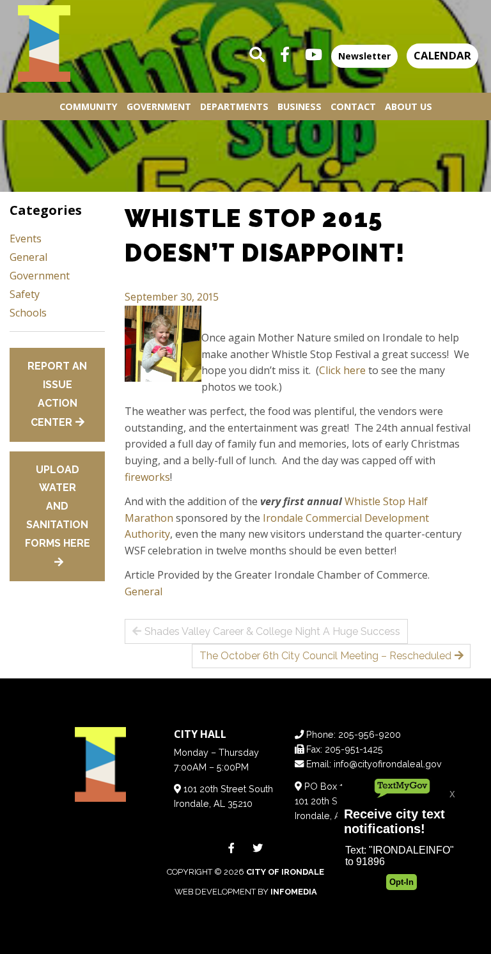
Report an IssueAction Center (57, 394)
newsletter (364, 56)
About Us (408, 106)
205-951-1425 (354, 749)
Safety (25, 294)
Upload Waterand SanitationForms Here (57, 506)
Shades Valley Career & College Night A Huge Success (272, 631)
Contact (353, 106)
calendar (442, 55)
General (143, 591)
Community (88, 106)
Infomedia (293, 891)
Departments (234, 106)
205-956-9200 (369, 734)
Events (26, 238)
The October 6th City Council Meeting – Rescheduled (325, 656)
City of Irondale (285, 872)
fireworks (147, 477)
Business (299, 106)
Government (159, 106)
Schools (28, 313)
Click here (342, 370)
